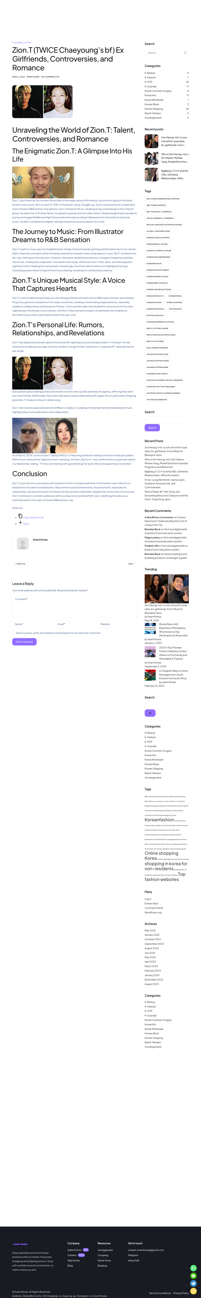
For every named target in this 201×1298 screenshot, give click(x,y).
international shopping (158, 238)
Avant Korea (33, 77)
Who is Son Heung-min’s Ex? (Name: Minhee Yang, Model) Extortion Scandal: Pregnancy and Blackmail (166, 463)
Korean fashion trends (158, 270)
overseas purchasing (157, 374)
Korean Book (152, 104)
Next (131, 564)
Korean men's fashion (157, 283)
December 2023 (154, 979)
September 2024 (154, 943)
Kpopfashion (175, 309)
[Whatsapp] (193, 1268)
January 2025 (152, 934)
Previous (21, 564)
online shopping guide (157, 354)
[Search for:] (167, 52)
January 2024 (152, 975)
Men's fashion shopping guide (161, 335)
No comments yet (50, 77)
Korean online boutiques (159, 290)
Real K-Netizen (153, 113)
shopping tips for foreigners (161, 387)
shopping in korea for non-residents (165, 380)
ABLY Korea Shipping (156, 205)
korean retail (175, 296)
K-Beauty (150, 72)
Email (61, 624)
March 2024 (151, 966)
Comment (21, 599)
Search (150, 412)
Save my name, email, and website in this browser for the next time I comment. (58, 632)
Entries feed (151, 903)
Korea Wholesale (154, 99)
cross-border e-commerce (160, 218)
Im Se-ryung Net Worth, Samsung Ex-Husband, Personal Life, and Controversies (165, 483)
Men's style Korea (155, 341)
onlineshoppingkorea (157, 367)
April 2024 (150, 961)
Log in (148, 898)
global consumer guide (158, 231)
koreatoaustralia (155, 309)
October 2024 (153, 939)
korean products (155, 296)
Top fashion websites (157, 400)
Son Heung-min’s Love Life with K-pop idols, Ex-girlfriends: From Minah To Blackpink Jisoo (166, 451)
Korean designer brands (158, 257)
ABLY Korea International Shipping (163, 199)
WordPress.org (153, 912)
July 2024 (150, 952)
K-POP (28, 43)
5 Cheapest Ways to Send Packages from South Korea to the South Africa (173, 674)
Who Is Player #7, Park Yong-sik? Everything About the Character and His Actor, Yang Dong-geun (166, 495)
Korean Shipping (154, 108)
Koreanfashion (154, 264)
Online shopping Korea (158, 361)
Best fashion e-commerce (159, 212)
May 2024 (150, 957)
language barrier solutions (160, 322)
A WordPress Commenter (159, 517)
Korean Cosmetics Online (159, 251)
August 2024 (152, 948)
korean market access (157, 277)
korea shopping (174, 303)
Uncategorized (153, 117)
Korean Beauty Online (157, 244)
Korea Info (150, 95)
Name (19, 624)
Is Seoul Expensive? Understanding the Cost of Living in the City (166, 521)
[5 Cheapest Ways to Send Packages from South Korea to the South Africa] (150, 674)
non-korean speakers (157, 348)
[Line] (193, 1276)
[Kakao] (193, 1291)
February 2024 (153, 970)
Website (105, 624)
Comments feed (154, 907)
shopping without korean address (163, 393)
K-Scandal (18, 43)
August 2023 (152, 984)
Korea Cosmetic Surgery (158, 90)
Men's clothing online (157, 328)
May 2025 (150, 930)
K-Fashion (150, 77)
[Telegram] (193, 1283)
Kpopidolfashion (155, 315)
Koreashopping (154, 303)
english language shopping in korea (164, 225)
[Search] (150, 713)
